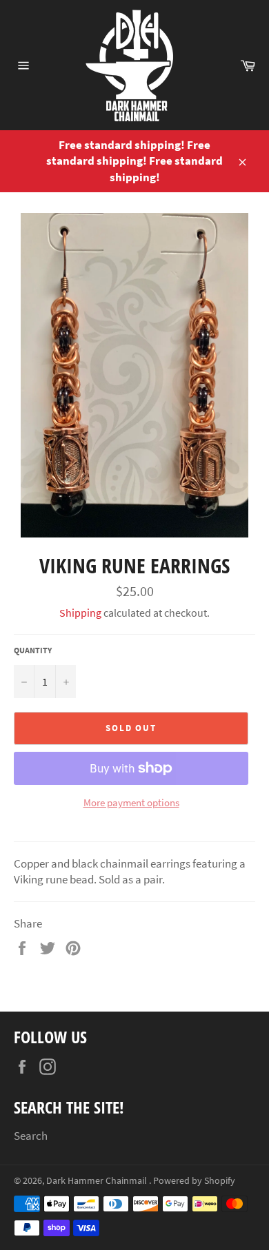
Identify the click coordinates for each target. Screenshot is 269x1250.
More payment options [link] (131, 802)
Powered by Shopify (194, 1181)
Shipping (80, 612)
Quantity (33, 650)
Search (31, 1135)
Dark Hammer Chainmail (97, 1181)
